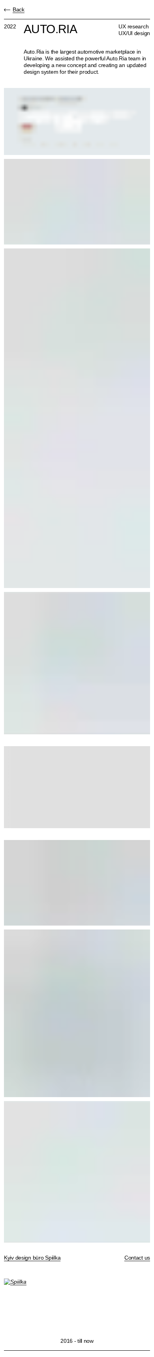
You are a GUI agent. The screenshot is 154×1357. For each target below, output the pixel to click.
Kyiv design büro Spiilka (32, 1257)
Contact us (137, 1257)
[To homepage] (77, 1301)
